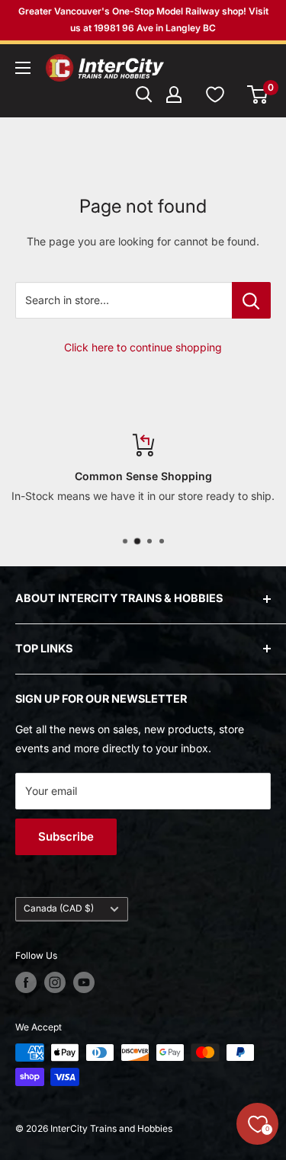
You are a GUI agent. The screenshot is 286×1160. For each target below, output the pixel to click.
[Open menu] (23, 68)
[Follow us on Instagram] (55, 982)
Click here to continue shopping (143, 347)
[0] (258, 94)
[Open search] (144, 94)
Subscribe (66, 836)
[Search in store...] (251, 300)
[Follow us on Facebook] (26, 982)
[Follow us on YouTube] (84, 982)
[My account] (174, 94)
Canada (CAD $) (59, 908)
